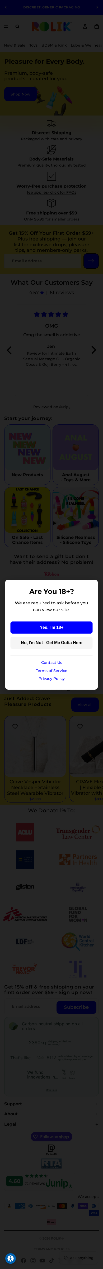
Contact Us (51, 662)
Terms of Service (51, 670)
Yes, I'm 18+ (51, 627)
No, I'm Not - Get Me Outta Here (51, 642)
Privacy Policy (52, 678)
